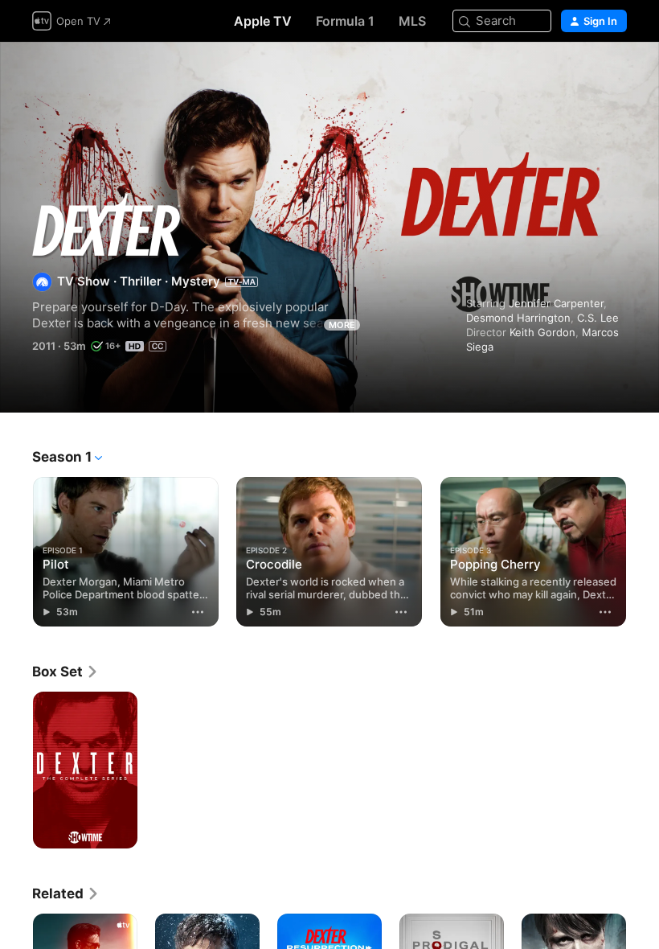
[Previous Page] (16, 548)
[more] (197, 612)
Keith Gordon (542, 332)
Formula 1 (345, 21)
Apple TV (263, 21)
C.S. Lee (598, 317)
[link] (65, 671)
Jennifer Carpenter (556, 303)
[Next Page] (643, 548)
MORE (342, 325)
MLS (412, 21)
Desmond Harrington (518, 317)
